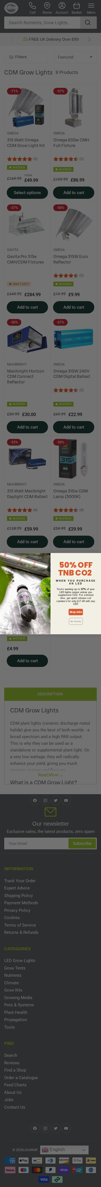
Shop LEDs (76, 612)
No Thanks (75, 621)
